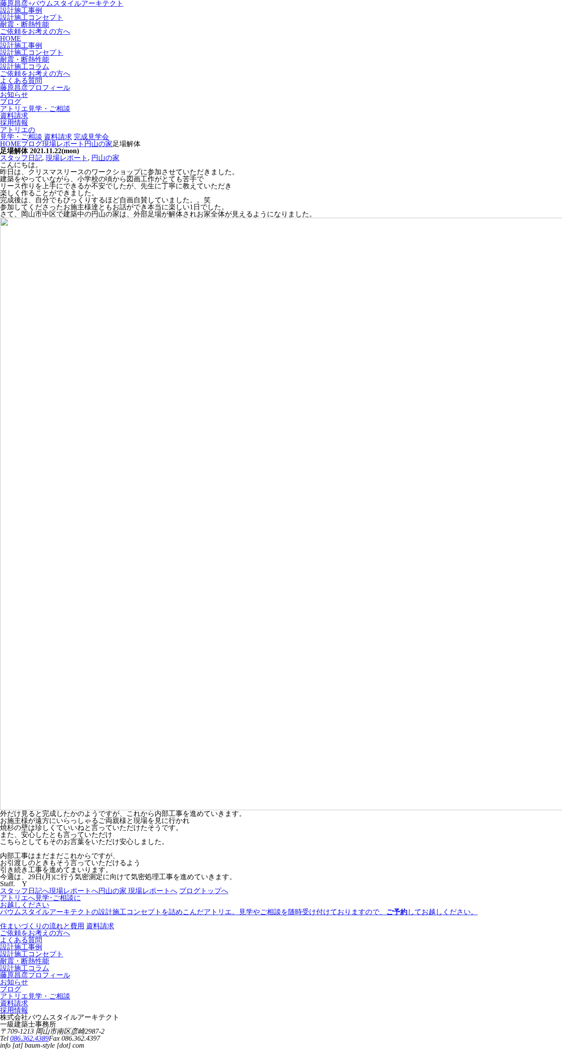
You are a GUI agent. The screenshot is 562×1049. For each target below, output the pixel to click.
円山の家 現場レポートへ (137, 891)
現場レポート (67, 158)
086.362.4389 (29, 1038)
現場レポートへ (73, 891)
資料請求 (58, 136)
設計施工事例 (21, 10)
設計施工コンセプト (31, 17)
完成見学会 (91, 136)
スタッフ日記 (21, 158)
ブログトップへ (203, 891)
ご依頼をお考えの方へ (35, 31)
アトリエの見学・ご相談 (21, 133)
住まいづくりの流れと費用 (42, 926)
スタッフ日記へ (24, 891)
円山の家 (105, 158)
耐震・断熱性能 (24, 24)
